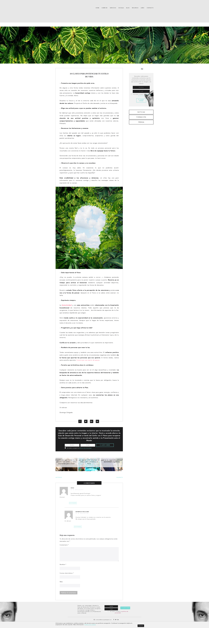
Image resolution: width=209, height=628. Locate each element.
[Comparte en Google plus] (91, 421)
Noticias (141, 112)
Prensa (141, 122)
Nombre (63, 564)
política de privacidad (85, 448)
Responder (73, 503)
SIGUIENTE (119, 477)
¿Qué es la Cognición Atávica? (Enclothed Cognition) (112, 461)
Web (61, 582)
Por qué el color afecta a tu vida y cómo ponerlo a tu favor (89, 461)
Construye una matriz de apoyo (88, 360)
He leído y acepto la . (79, 448)
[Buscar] (142, 69)
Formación (141, 117)
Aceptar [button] (141, 625)
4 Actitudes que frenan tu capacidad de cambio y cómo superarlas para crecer (66, 461)
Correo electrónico (67, 573)
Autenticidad (67, 305)
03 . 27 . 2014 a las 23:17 (77, 489)
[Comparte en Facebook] (80, 421)
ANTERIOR (59, 477)
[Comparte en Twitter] (85, 421)
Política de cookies (90, 624)
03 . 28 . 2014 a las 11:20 (82, 513)
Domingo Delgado (82, 511)
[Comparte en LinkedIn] (97, 421)
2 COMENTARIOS (89, 483)
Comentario (64, 545)
